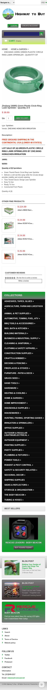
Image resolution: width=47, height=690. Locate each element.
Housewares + (12, 413)
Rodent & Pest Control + (18, 465)
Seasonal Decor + (14, 475)
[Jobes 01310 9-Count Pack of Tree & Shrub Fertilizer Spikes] (9, 225)
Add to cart (22, 118)
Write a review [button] (23, 281)
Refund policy (10, 643)
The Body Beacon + (15, 495)
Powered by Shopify (36, 684)
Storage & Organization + (19, 490)
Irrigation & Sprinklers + (18, 423)
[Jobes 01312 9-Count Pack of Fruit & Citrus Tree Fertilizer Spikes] (9, 257)
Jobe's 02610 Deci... (25, 210)
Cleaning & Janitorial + (17, 343)
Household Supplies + (17, 408)
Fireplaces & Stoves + (17, 368)
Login (14, 26)
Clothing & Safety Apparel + (20, 348)
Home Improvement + (16, 403)
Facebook (8, 658)
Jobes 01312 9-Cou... (26, 254)
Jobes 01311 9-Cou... (25, 239)
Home (5, 49)
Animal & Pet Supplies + (17, 313)
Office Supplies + (14, 428)
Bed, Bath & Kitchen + (16, 328)
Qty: (3, 118)
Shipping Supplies (14, 480)
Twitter (7, 655)
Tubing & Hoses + (13, 500)
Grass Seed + (11, 378)
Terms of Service (11, 639)
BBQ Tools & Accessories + (19, 323)
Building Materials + (16, 333)
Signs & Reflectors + (16, 485)
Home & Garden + (20, 49)
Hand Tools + (11, 383)
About (7, 636)
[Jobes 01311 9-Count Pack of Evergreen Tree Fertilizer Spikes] (9, 241)
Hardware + (11, 388)
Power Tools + (12, 460)
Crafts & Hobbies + (15, 358)
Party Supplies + (14, 450)
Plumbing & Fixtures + (16, 455)
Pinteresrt (8, 662)
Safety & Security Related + (20, 470)
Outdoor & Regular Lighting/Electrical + (16, 434)
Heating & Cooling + (15, 393)
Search (7, 632)
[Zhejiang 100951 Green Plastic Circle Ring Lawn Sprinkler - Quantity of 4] (23, 59)
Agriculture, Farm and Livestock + (23, 307)
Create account (30, 26)
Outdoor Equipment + (16, 440)
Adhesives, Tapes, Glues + (19, 301)
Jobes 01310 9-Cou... (26, 223)
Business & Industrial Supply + (22, 338)
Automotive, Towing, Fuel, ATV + (22, 318)
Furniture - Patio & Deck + (19, 373)
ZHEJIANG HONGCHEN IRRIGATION (22, 129)
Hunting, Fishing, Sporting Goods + (24, 418)
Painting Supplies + (15, 445)
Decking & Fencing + (15, 363)
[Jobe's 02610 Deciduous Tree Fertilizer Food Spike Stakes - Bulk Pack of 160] (9, 211)
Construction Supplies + (18, 353)
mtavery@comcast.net (16, 678)
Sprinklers (9, 126)
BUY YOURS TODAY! (23, 548)
